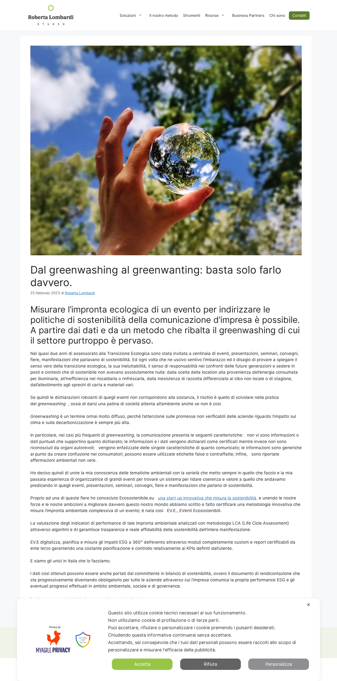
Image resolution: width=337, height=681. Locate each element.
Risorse (212, 15)
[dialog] (168, 639)
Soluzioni (128, 15)
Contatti (299, 15)
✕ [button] (308, 604)
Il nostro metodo (164, 15)
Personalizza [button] (278, 664)
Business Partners (248, 15)
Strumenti (191, 15)
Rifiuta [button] (210, 664)
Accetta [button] (142, 664)
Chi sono (277, 15)
